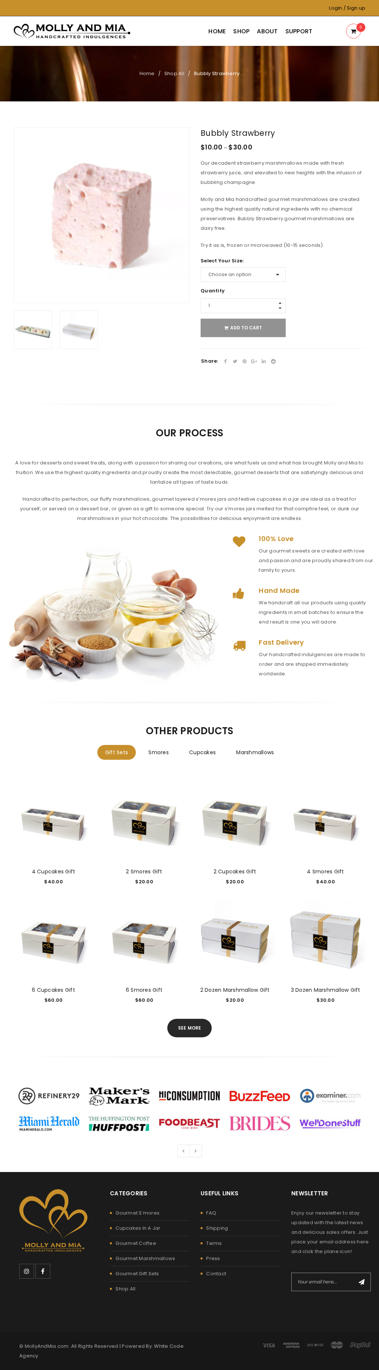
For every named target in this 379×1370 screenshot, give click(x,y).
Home (147, 73)
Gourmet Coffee (135, 1243)
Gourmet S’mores (137, 1212)
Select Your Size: (222, 261)
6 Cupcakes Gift (53, 990)
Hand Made (279, 590)
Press (213, 1258)
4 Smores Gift (325, 871)
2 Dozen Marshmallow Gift (235, 990)
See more (189, 1028)
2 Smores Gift (144, 871)
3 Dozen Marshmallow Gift (325, 990)
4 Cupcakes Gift (54, 871)
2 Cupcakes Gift (235, 871)
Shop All (174, 73)
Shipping (217, 1228)
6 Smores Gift (144, 990)
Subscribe (361, 1282)
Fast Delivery (281, 642)
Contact (216, 1273)
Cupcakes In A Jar (137, 1228)
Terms (214, 1243)
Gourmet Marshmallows (145, 1258)
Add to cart (246, 328)
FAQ (211, 1212)
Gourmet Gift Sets (137, 1273)
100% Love (276, 538)
